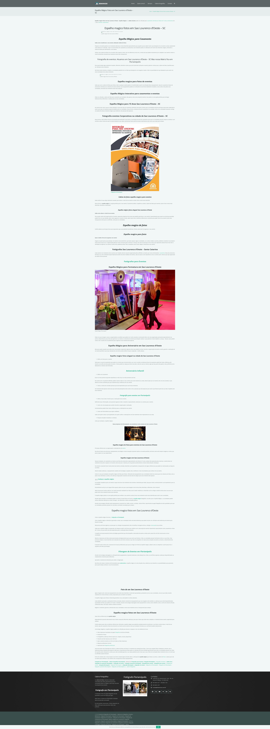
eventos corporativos (103, 22)
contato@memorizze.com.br (159, 687)
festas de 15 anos (163, 20)
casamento (149, 20)
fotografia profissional (109, 645)
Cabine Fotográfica (101, 676)
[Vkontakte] (170, 691)
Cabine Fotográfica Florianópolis (117, 661)
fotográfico (117, 632)
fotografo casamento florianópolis (103, 666)
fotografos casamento (100, 722)
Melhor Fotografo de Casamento (116, 719)
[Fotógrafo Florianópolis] (101, 3)
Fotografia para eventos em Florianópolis (135, 395)
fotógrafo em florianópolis (152, 665)
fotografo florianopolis (104, 665)
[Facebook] (152, 691)
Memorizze (97, 716)
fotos (164, 656)
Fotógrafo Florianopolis (106, 716)
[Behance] (166, 691)
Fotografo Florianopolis (122, 721)
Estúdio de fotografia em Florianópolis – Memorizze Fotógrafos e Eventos (116, 714)
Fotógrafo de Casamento (106, 717)
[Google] (156, 691)
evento (124, 448)
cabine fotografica (131, 666)
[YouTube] (159, 691)
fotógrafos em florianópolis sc (119, 666)
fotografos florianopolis (116, 665)
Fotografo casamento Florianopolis (109, 721)
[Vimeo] (163, 691)
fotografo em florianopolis (165, 665)
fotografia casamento (123, 722)
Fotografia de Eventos (106, 724)
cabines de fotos (100, 680)
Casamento (162, 253)
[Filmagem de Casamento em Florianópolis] (135, 440)
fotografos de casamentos (112, 722)
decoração (153, 525)
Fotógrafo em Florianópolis (118, 716)
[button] (153, 3)
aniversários (170, 20)
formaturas (155, 20)
